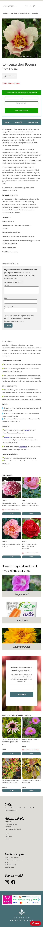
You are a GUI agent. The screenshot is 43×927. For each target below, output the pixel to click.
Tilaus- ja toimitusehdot (12, 857)
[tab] (7, 122)
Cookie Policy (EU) (10, 864)
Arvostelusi (8, 282)
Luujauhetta (8, 437)
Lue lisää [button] (31, 514)
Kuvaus (7, 122)
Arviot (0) (18, 122)
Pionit (15, 13)
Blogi (6, 862)
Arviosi (7, 285)
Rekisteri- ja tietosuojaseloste (14, 860)
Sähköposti (8, 307)
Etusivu (5, 13)
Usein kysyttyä (9, 867)
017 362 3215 (8, 822)
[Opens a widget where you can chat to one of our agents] (35, 923)
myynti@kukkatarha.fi (11, 824)
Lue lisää (12, 514)
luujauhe (27, 430)
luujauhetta (23, 446)
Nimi (6, 298)
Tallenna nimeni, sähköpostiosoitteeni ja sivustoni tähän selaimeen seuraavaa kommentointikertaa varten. (19, 318)
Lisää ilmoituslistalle (21, 110)
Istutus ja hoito (33, 122)
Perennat (10, 13)
